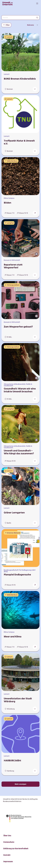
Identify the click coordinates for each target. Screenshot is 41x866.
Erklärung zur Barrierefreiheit (15, 848)
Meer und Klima (12, 636)
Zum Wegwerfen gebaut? (18, 326)
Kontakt (6, 855)
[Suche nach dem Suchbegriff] (37, 17)
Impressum (8, 861)
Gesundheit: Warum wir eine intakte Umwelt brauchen (20, 390)
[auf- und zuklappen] (35, 89)
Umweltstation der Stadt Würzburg (18, 700)
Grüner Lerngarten (14, 512)
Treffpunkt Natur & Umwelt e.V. (19, 142)
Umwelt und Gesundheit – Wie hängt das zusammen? (19, 452)
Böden (7, 202)
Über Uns (7, 835)
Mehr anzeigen (20, 784)
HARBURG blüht (12, 760)
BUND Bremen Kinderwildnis (20, 78)
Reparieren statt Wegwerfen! (13, 266)
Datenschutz (8, 842)
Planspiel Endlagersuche (17, 574)
